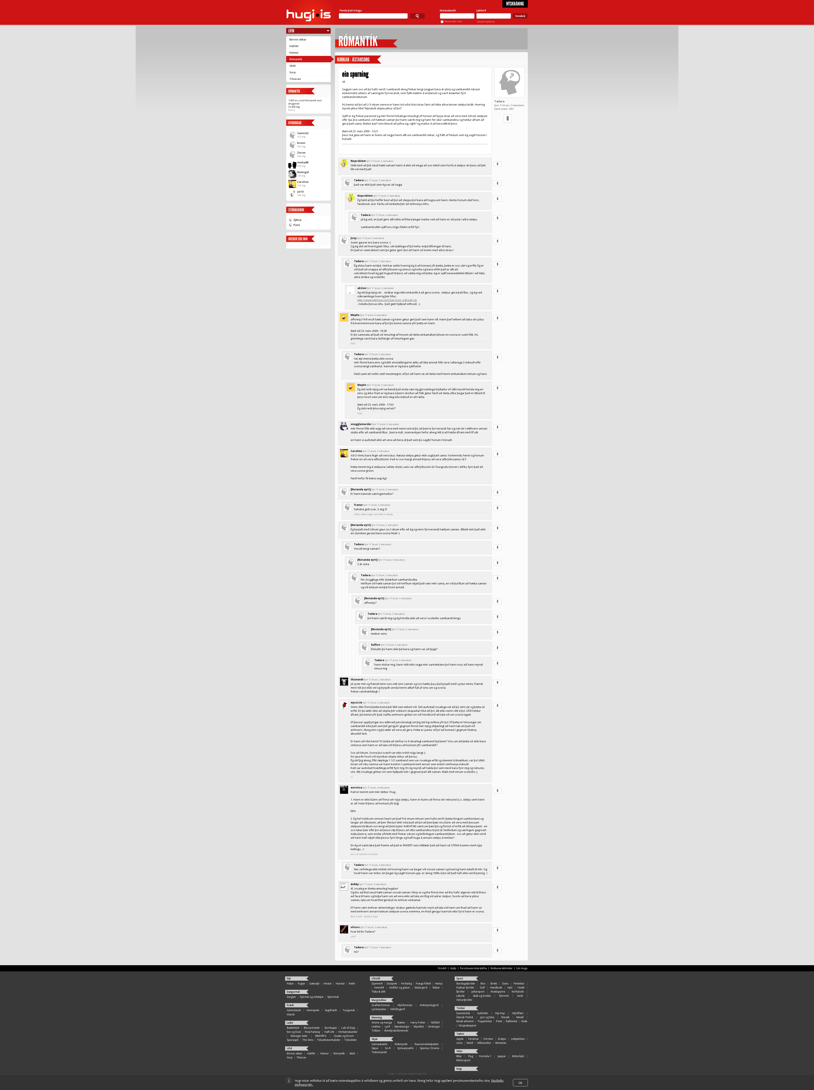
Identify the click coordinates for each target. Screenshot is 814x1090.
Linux (459, 1043)
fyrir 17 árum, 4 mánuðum (376, 787)
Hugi (459, 1069)
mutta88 (302, 162)
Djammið (377, 983)
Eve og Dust (294, 1032)
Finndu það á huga (351, 10)
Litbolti (460, 996)
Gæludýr (314, 983)
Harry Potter (418, 1022)
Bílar (459, 1056)
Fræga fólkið (423, 983)
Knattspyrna (498, 991)
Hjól (509, 987)
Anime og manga (382, 1022)
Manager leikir (299, 1036)
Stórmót (504, 996)
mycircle (356, 702)
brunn (301, 143)
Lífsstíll (376, 978)
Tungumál (349, 1010)
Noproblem (358, 161)
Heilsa (438, 983)
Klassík (505, 1017)
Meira (291, 109)
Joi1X (300, 191)
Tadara (499, 101)
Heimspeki (313, 1010)
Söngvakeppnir (468, 1025)
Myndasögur (402, 1026)
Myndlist (419, 1026)
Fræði (290, 1005)
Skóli (292, 66)
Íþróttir (460, 991)
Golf (482, 987)
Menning (377, 1017)
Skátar (436, 987)
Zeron (301, 152)
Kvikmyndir (401, 1044)
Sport (459, 978)
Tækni (460, 1034)
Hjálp (453, 968)
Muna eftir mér (453, 21)
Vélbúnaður (484, 1043)
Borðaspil (331, 1028)
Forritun (488, 1039)
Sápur (375, 1048)
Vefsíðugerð (397, 1009)
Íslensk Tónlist (464, 1017)
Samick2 (302, 133)
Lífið (291, 30)
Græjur (502, 1039)
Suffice (375, 644)
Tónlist (460, 1008)
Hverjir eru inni (298, 238)
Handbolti (496, 987)
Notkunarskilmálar (502, 968)
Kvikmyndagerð (429, 1005)
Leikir (290, 1023)
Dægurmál (293, 992)
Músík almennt (465, 1021)
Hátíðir (294, 46)
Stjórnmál (333, 997)
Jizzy (354, 238)
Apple (460, 1039)
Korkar (343, 59)
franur (358, 505)
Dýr (289, 978)
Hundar (340, 983)
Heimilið (379, 987)
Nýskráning (515, 4)
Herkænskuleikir (348, 1032)
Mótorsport (463, 1060)
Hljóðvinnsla (404, 1005)
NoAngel (303, 172)
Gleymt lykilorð (486, 21)
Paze (296, 225)
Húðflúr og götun (399, 987)
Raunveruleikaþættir (427, 1044)
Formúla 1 (485, 1056)
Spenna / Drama (429, 1048)
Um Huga (521, 968)
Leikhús (376, 1026)
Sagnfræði (331, 1010)
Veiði (520, 996)
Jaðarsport (477, 991)
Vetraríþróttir (464, 1000)
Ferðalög (406, 983)
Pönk (499, 1021)
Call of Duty (348, 1028)
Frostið (442, 968)
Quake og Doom (344, 1036)
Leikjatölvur (518, 1039)
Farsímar (473, 1039)
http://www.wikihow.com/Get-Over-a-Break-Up (387, 300)
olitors (355, 927)
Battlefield (293, 1028)
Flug (470, 1056)
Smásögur (434, 1026)
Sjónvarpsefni (405, 1048)
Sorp (292, 72)
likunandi (357, 679)
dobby (355, 884)
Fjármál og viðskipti (311, 997)
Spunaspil (292, 1040)
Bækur (401, 1022)
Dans (505, 983)
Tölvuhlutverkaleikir (328, 1040)
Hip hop (500, 1013)
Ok (520, 1083)
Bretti (494, 983)
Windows (500, 1043)
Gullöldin (482, 1013)
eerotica (356, 787)
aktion (361, 288)
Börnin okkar (298, 39)
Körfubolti (518, 991)
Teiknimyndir (379, 1052)
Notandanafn (448, 10)
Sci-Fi (388, 1048)
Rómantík (295, 59)
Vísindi (291, 1014)
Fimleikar (519, 983)
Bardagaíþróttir (465, 983)
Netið (470, 1043)
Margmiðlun (379, 1000)
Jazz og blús (487, 1017)
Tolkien (376, 1030)
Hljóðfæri (518, 1013)
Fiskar (290, 983)
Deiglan (291, 997)
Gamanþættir (380, 1044)
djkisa (297, 220)
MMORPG (320, 1036)
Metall (520, 1017)
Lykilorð (481, 10)
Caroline (303, 182)
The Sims (307, 1040)
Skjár (375, 1039)
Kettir (352, 983)
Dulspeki (392, 983)
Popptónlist (485, 1021)
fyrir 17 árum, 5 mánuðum (380, 161)
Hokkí (521, 987)
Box (483, 983)
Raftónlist (511, 1021)
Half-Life (329, 1032)
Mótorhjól (518, 1056)
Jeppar (502, 1056)
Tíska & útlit (378, 991)
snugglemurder (361, 424)
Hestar (328, 983)
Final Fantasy (312, 1032)
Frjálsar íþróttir (465, 987)
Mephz (355, 315)
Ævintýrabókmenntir (396, 1030)
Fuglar (301, 983)
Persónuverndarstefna (473, 968)
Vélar (459, 1051)
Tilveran (295, 79)
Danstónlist (463, 1013)
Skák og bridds (482, 996)
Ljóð (387, 1026)
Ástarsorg (360, 59)
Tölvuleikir (350, 1040)
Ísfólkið (435, 1022)
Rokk (524, 1021)
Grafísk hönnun (381, 1005)
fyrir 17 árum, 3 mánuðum (373, 927)
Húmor (294, 52)
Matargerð (421, 987)
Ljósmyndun (379, 1009)
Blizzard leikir (312, 1028)
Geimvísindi (294, 1010)
